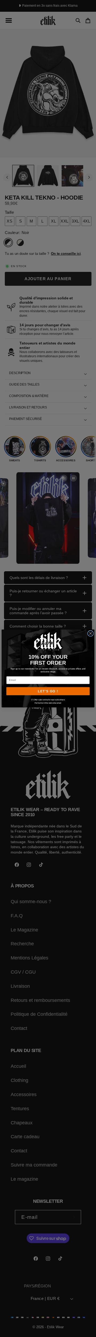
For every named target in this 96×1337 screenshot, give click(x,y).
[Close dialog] (90, 633)
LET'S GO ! (48, 691)
